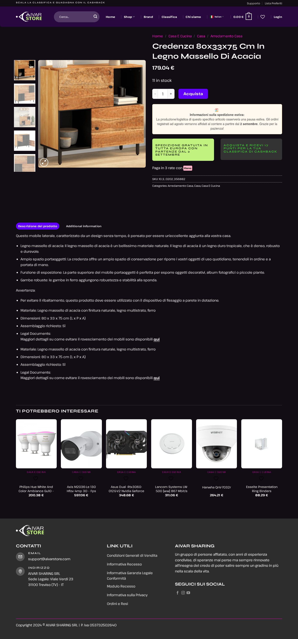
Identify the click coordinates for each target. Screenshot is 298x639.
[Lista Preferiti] (262, 17)
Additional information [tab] (84, 226)
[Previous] (46, 114)
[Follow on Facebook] (177, 593)
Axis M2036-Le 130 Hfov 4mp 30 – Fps (81, 489)
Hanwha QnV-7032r (216, 487)
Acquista (193, 93)
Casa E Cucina (180, 36)
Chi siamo (193, 17)
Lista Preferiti (273, 3)
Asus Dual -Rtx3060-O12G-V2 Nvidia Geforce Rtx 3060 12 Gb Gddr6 (126, 491)
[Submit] (95, 17)
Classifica (169, 17)
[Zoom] (44, 162)
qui (157, 339)
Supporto (253, 3)
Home (110, 17)
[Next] (138, 114)
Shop (128, 17)
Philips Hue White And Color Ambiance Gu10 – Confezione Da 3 (36, 491)
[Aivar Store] (29, 17)
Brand (148, 17)
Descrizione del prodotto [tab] (37, 226)
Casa (201, 36)
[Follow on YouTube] (188, 593)
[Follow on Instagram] (183, 593)
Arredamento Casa (226, 36)
